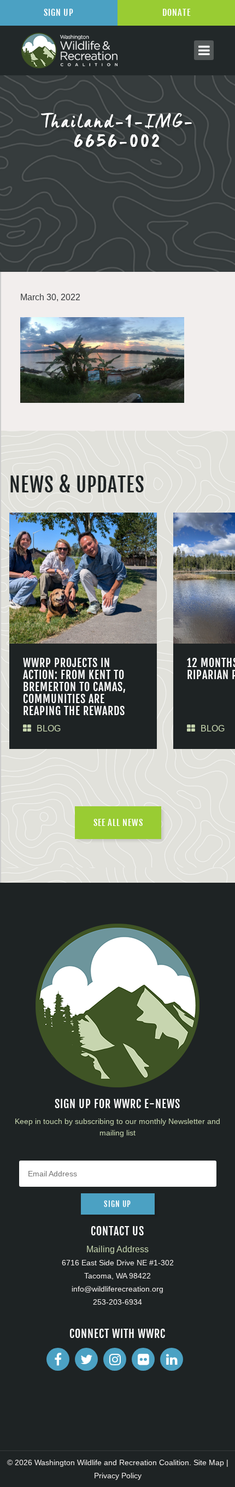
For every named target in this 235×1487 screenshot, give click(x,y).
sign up (117, 1204)
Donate (176, 12)
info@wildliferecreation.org (117, 1288)
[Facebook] (57, 1359)
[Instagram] (114, 1359)
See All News (118, 822)
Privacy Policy (118, 1475)
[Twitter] (86, 1359)
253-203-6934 (117, 1302)
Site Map (208, 1462)
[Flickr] (143, 1359)
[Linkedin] (171, 1359)
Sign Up (59, 12)
